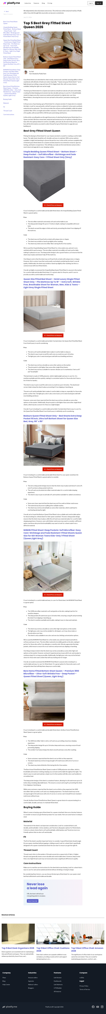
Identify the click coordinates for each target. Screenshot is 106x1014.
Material (6, 103)
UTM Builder (58, 988)
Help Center (6, 984)
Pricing (50, 3)
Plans (4, 977)
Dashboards (57, 981)
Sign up (98, 3)
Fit (4, 107)
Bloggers (31, 988)
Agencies (31, 981)
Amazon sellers (33, 977)
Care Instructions (8, 114)
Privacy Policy (84, 986)
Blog (43, 3)
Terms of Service (85, 989)
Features (36, 3)
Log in (91, 3)
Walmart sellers (33, 984)
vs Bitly (82, 977)
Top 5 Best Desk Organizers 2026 (18, 948)
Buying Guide (7, 99)
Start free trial (32, 901)
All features (57, 991)
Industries (28, 3)
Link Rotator (58, 977)
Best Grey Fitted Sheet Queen (10, 22)
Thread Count (7, 111)
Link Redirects (58, 984)
